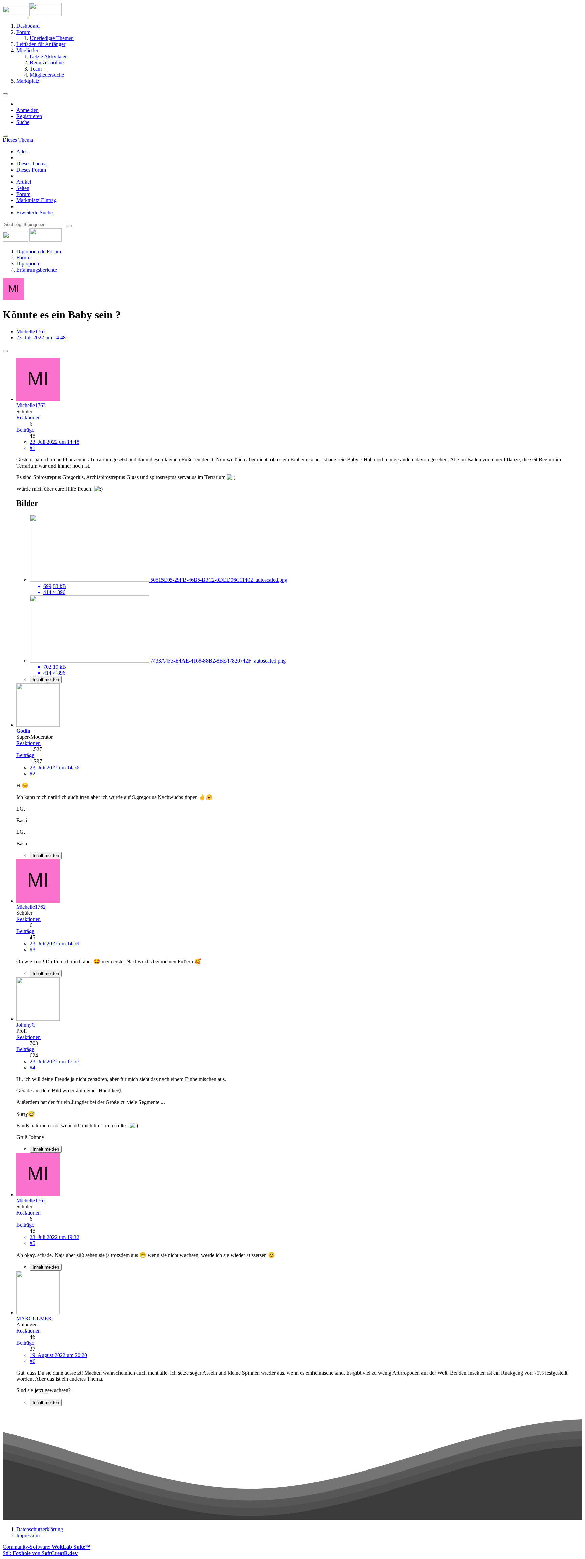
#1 (32, 448)
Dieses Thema (31, 163)
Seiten (22, 188)
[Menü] (5, 94)
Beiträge (25, 430)
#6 (32, 1361)
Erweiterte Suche (34, 212)
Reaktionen (28, 417)
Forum (23, 194)
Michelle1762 (31, 331)
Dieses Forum (31, 170)
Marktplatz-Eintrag (36, 200)
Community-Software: (46, 1547)
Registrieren (29, 116)
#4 (32, 1067)
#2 (32, 773)
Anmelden (27, 110)
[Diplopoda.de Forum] (32, 14)
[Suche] (5, 136)
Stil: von (40, 1553)
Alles (21, 151)
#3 (32, 949)
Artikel (23, 182)
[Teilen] (5, 351)
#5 (32, 1243)
